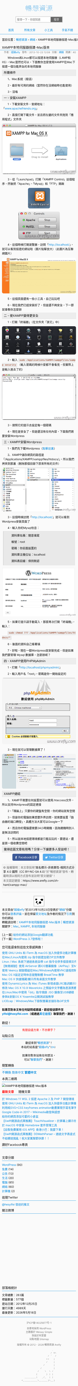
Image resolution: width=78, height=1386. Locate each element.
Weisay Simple (44, 1331)
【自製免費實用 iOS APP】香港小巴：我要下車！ (33, 1129)
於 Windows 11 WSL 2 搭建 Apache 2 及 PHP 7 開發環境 (38, 1099)
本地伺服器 (50, 57)
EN (53, 1047)
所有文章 (29, 30)
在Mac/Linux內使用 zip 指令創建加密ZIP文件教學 (33, 957)
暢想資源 (21, 39)
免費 (5, 1169)
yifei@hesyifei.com (15, 1013)
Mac (12, 62)
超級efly (15, 52)
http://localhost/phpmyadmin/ (39, 667)
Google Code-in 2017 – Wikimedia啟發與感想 (31, 1112)
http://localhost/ (59, 244)
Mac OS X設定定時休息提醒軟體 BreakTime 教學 (33, 974)
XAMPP (59, 62)
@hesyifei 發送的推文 (15, 1204)
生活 (5, 1178)
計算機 (6, 1191)
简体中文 (18, 1072)
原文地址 (41, 913)
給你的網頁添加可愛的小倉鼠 (20, 1116)
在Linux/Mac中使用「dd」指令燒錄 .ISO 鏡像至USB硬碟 (38, 992)
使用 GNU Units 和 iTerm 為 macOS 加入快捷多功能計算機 (39, 952)
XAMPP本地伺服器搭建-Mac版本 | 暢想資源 (46, 922)
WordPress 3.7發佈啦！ (28, 939)
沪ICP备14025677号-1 (39, 1322)
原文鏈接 (46, 875)
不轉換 (6, 1072)
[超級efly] (39, 905)
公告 (5, 1173)
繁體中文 (31, 1072)
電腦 (5, 1182)
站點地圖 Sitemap (39, 1339)
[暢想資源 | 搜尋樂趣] (39, 10)
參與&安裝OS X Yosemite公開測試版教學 (28, 996)
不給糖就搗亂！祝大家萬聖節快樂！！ (26, 1138)
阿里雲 (42, 1335)
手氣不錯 (67, 30)
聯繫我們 (36, 1059)
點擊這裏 (48, 448)
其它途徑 (45, 1013)
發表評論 (16, 913)
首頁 (11, 30)
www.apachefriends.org (20, 108)
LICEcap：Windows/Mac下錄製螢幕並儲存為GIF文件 (35, 1001)
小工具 (48, 30)
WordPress (9, 1164)
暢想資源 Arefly (52, 1344)
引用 (69, 913)
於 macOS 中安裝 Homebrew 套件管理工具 (29, 1125)
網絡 (32, 39)
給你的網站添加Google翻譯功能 (33, 934)
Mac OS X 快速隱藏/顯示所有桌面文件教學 (29, 979)
